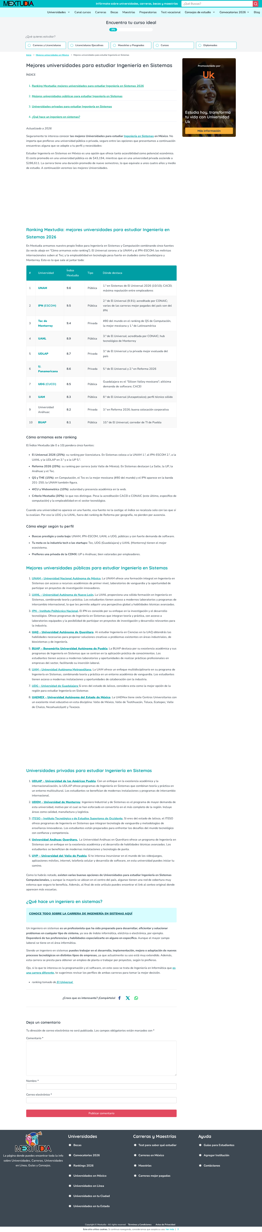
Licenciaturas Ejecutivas (89, 45)
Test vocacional (171, 12)
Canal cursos (83, 12)
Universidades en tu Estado (91, 1206)
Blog (257, 12)
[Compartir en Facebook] (119, 998)
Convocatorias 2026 (233, 12)
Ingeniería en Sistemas (139, 136)
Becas (114, 12)
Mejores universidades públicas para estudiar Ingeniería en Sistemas (77, 96)
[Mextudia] (20, 4)
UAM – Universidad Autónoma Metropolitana (61, 670)
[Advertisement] (101, 198)
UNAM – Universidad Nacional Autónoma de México (66, 578)
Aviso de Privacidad (165, 1224)
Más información (209, 131)
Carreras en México (151, 1155)
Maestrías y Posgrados (131, 45)
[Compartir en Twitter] (128, 998)
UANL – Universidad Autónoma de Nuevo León (62, 595)
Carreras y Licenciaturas (47, 45)
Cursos (165, 45)
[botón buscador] (255, 4)
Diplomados (210, 45)
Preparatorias (148, 12)
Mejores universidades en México (52, 55)
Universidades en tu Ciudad (91, 1196)
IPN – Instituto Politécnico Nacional (55, 611)
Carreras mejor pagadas (154, 1176)
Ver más (170, 1229)
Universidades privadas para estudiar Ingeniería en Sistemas (72, 107)
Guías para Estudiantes (219, 1145)
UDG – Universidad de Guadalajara (55, 686)
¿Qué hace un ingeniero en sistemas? (56, 117)
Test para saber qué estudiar (157, 1145)
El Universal (64, 982)
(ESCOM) (47, 306)
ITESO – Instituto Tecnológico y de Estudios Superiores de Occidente (77, 818)
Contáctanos (212, 1166)
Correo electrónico (39, 1095)
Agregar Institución (216, 1155)
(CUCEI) (47, 384)
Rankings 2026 (83, 1166)
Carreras (100, 12)
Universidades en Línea (88, 1186)
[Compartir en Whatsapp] (136, 998)
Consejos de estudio (198, 12)
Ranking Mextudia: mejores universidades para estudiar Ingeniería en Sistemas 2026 (88, 86)
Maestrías (128, 12)
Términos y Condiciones (139, 1224)
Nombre (32, 1081)
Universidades (56, 12)
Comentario (34, 1038)
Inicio (28, 55)
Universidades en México (89, 1176)
